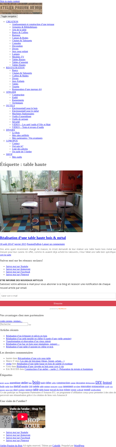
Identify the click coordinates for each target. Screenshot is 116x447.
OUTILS (10, 105)
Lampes (16, 54)
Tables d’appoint (20, 62)
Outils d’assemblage (21, 116)
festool (107, 382)
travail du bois (56, 389)
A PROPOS (12, 140)
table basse (44, 389)
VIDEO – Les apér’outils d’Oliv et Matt (31, 124)
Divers (15, 48)
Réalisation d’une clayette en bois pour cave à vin (40, 366)
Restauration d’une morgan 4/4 (27, 89)
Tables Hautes (19, 65)
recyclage (77, 386)
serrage (2, 390)
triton (67, 389)
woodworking (96, 390)
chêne (48, 382)
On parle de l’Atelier (22, 151)
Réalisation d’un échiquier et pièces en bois (26, 336)
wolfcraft (80, 390)
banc (30, 383)
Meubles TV (18, 57)
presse (60, 386)
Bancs (15, 70)
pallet (42, 386)
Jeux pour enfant (20, 51)
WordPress (79, 445)
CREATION (12, 21)
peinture (47, 387)
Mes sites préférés (20, 135)
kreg (11, 386)
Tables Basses (18, 59)
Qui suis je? (17, 146)
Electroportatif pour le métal (25, 111)
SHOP (9, 154)
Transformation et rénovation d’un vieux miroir (28, 341)
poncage (54, 386)
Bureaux (16, 35)
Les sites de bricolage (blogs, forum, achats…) (42, 361)
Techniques (17, 103)
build (42, 383)
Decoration (17, 46)
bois (36, 382)
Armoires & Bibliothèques (24, 27)
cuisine (73, 383)
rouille (107, 386)
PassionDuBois (34, 244)
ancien (7, 383)
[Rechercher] (30, 324)
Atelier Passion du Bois (11, 445)
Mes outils (17, 157)
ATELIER (11, 92)
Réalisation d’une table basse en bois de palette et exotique (45, 363)
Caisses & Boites (20, 38)
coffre (54, 383)
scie (111, 386)
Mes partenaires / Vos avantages (27, 138)
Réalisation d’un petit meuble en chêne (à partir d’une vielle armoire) (38, 338)
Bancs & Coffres (20, 32)
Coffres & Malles (20, 75)
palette (36, 386)
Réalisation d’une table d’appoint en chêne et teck (29, 346)
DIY (98, 382)
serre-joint (9, 390)
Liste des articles (20, 149)
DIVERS (10, 130)
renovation (86, 386)
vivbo (8, 363)
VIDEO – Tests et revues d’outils (28, 127)
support (28, 389)
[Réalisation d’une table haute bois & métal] (41, 231)
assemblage (15, 382)
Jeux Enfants (18, 81)
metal (17, 386)
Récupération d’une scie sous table (34, 358)
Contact (15, 143)
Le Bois (16, 132)
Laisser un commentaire (53, 244)
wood (87, 389)
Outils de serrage (20, 119)
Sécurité (16, 122)
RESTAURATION (15, 67)
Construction (18, 94)
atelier (24, 382)
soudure (21, 390)
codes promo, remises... (11, 321)
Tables (15, 84)
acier (2, 383)
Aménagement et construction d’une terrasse (33, 24)
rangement (68, 386)
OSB (30, 387)
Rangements (18, 100)
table (36, 389)
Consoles (16, 43)
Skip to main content (10, 1)
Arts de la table (19, 29)
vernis (73, 389)
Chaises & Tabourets (22, 40)
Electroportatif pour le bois (24, 108)
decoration (80, 383)
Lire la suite (5, 254)
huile (2, 386)
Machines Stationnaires (23, 113)
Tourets (15, 86)
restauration (98, 386)
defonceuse (90, 383)
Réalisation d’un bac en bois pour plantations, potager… (33, 344)
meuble (24, 386)
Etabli (15, 97)
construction (63, 382)
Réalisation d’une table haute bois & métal (33, 238)
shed (15, 389)
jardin (7, 387)
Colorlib (56, 445)
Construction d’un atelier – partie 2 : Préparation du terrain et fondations (59, 369)
